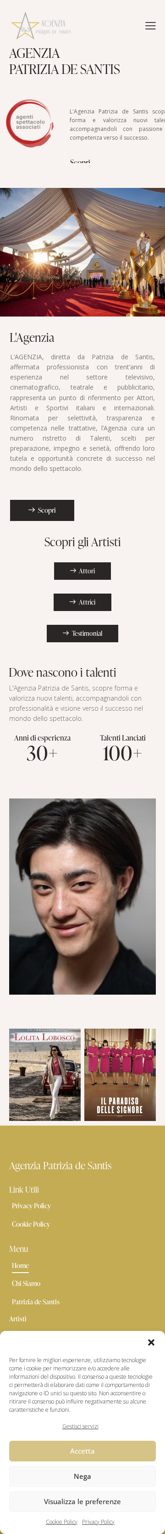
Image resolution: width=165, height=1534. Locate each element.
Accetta (82, 1450)
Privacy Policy (98, 1522)
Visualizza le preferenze (82, 1501)
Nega (82, 1476)
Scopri (80, 162)
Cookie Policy (61, 1522)
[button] (151, 1342)
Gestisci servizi (80, 1426)
